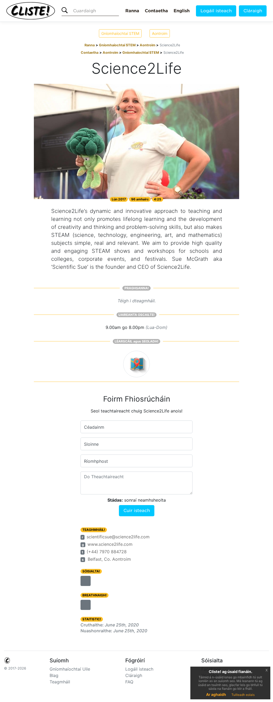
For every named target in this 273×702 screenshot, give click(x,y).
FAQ (129, 681)
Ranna (132, 10)
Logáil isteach (216, 10)
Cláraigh (252, 10)
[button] (86, 581)
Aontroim (159, 33)
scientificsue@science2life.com (118, 536)
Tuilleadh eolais (243, 695)
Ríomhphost (96, 461)
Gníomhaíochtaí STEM (120, 33)
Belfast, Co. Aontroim (109, 559)
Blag (54, 675)
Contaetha (156, 10)
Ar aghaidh (216, 694)
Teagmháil (60, 681)
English (182, 10)
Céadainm (94, 427)
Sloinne (91, 444)
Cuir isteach (136, 510)
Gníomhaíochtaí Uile (70, 669)
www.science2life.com (110, 544)
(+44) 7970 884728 (107, 551)
